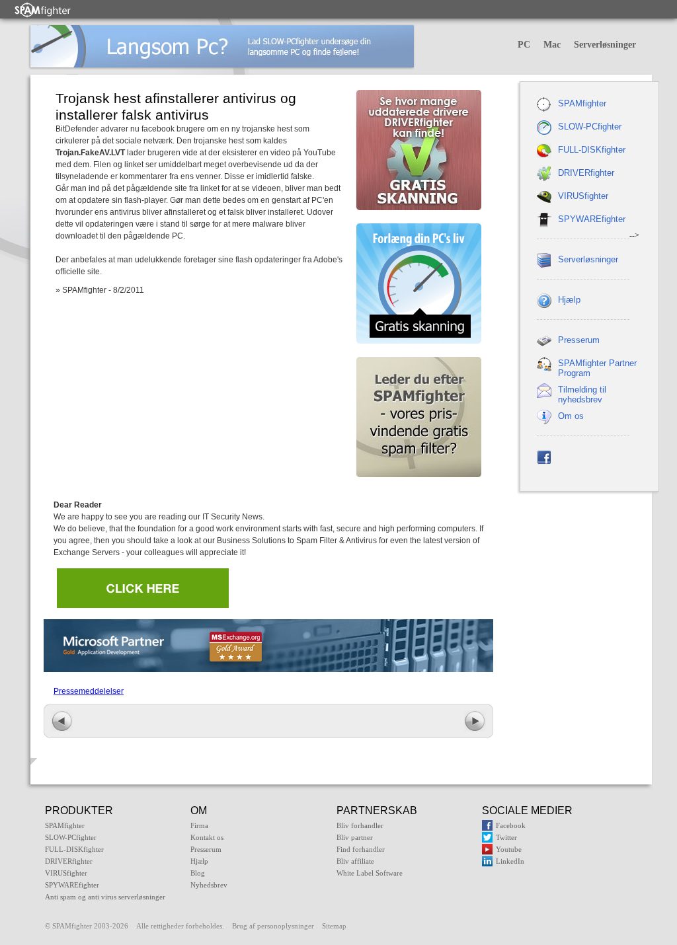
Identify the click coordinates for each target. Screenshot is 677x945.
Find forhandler (361, 849)
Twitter (506, 837)
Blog (197, 873)
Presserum (579, 340)
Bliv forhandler (360, 825)
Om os (571, 416)
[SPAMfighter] (43, 9)
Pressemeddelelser (89, 691)
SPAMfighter (582, 103)
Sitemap (334, 926)
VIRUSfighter (583, 196)
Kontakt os (206, 837)
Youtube (509, 849)
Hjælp (569, 300)
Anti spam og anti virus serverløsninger (105, 897)
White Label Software (370, 873)
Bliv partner (355, 837)
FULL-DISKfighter (591, 150)
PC (524, 45)
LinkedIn (510, 861)
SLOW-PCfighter (589, 127)
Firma (199, 825)
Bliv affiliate (355, 861)
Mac (552, 45)
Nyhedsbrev (208, 885)
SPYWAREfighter (591, 219)
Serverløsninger (605, 45)
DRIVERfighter (586, 173)
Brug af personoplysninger (273, 926)
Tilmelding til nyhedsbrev (582, 394)
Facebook (511, 825)
